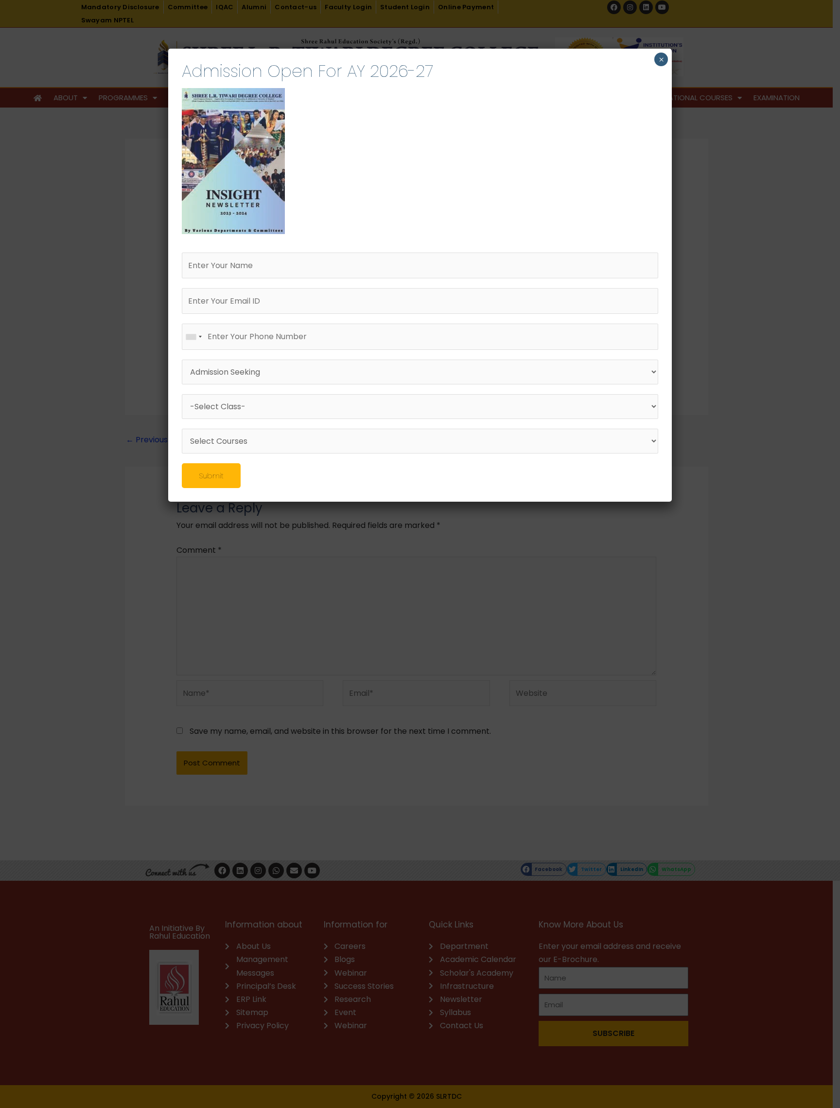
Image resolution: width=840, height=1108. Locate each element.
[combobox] (193, 336)
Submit (211, 476)
